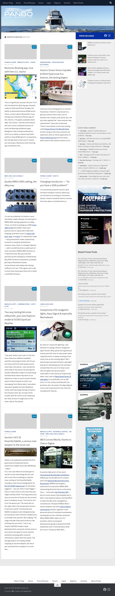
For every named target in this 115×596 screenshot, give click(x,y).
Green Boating (45, 62)
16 (71, 160)
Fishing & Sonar (10, 62)
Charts (32, 62)
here (10, 236)
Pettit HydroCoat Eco (48, 138)
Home (18, 3)
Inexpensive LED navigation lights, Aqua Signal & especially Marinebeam (56, 313)
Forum (40, 3)
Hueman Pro (27, 591)
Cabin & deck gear (46, 304)
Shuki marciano (85, 309)
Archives (67, 3)
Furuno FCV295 (83, 284)
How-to (55, 176)
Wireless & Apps (23, 62)
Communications (24, 304)
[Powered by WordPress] (13, 591)
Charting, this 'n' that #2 (100, 160)
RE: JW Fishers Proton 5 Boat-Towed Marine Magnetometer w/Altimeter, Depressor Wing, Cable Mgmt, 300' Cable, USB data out (93, 261)
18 (35, 47)
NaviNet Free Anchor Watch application (91, 305)
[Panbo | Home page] (18, 13)
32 (35, 160)
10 (35, 289)
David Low (83, 267)
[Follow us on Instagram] (109, 35)
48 (71, 289)
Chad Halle (83, 280)
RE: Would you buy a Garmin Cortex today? (92, 294)
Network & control (60, 432)
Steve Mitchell (84, 301)
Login (49, 3)
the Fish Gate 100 (61, 492)
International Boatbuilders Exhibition (54, 475)
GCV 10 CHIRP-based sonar (14, 486)
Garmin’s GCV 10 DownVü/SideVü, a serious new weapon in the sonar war (20, 441)
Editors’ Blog (8, 3)
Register (57, 3)
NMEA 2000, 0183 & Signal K (13, 176)
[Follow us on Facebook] (105, 35)
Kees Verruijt (84, 320)
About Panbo (78, 3)
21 (71, 47)
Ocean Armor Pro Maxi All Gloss (57, 129)
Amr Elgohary (84, 290)
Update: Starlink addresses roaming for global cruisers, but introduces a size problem (94, 133)
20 (35, 416)
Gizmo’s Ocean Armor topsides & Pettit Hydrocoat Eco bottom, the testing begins (55, 74)
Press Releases (29, 3)
